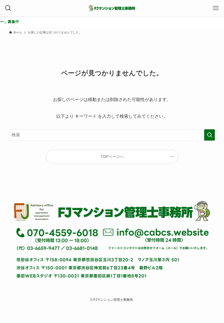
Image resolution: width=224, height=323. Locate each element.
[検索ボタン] (8, 8)
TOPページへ (112, 156)
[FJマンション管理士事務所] (112, 8)
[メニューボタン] (216, 8)
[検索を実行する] (209, 135)
